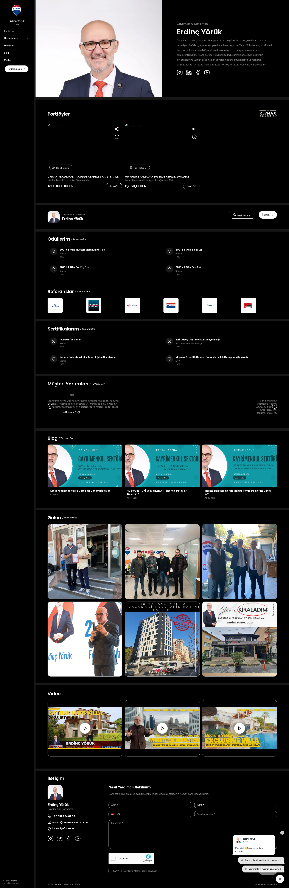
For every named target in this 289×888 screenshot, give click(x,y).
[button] (113, 814)
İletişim (266, 214)
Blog (6, 52)
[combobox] (235, 805)
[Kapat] (282, 833)
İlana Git (114, 186)
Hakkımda (9, 45)
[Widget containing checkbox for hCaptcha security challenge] (131, 858)
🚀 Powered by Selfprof (266, 884)
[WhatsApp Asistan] (280, 879)
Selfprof (13, 881)
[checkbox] (110, 871)
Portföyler (9, 31)
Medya (7, 60)
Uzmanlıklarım (11, 38)
